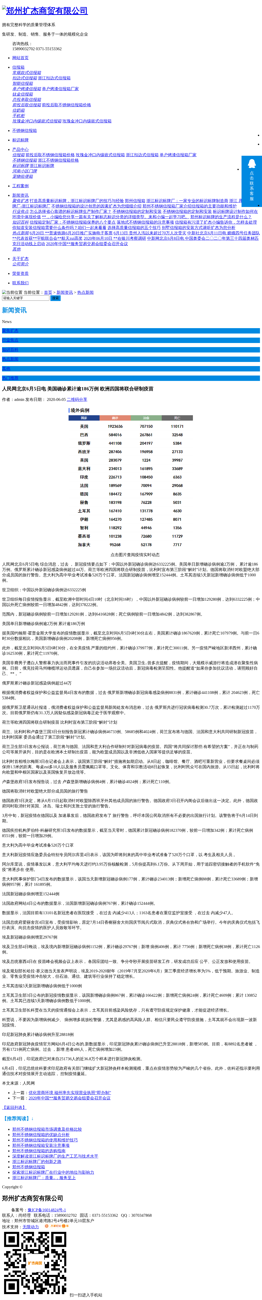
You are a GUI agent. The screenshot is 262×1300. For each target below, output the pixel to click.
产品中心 (20, 149)
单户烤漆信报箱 (26, 89)
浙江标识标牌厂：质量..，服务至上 (44, 1178)
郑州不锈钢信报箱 (28, 1167)
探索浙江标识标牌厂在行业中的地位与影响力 (53, 1172)
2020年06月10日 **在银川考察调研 (115, 238)
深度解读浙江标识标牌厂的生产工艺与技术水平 (55, 1156)
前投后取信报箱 (26, 105)
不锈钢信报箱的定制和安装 (137, 211)
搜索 (55, 298)
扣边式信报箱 (24, 78)
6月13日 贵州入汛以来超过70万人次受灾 (150, 233)
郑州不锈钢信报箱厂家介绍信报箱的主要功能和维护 (190, 206)
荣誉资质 (20, 273)
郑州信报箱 (135, 201)
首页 (48, 292)
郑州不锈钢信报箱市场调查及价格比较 (47, 1129)
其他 (16, 249)
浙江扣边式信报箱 (54, 78)
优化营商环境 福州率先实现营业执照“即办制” (70, 1092)
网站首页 (20, 58)
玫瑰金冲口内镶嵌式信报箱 (36, 121)
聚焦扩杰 (20, 201)
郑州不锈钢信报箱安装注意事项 (41, 1145)
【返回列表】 (14, 1107)
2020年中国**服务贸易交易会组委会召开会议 (87, 244)
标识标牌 (20, 140)
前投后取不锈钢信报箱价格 (66, 105)
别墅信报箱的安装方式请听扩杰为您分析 (198, 227)
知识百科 (20, 222)
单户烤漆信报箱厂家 (60, 89)
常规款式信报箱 (26, 72)
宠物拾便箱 (22, 176)
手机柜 (18, 115)
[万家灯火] (56, 1227)
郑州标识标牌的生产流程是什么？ (221, 217)
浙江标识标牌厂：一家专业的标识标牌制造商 (187, 201)
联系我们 (20, 283)
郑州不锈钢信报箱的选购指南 (39, 1151)
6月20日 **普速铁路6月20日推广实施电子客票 (71, 233)
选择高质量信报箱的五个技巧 (134, 227)
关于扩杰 (20, 258)
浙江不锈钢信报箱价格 (58, 160)
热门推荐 (10, 378)
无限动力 (31, 1227)
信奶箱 (18, 110)
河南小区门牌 (24, 171)
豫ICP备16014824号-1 (47, 1210)
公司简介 (20, 264)
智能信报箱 (22, 83)
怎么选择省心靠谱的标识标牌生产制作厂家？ (71, 211)
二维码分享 (77, 399)
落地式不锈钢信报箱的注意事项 (145, 222)
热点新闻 (20, 233)
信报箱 (18, 67)
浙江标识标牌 (42, 165)
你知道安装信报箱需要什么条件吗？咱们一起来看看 (59, 227)
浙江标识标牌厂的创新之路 (36, 1161)
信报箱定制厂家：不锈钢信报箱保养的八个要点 (73, 222)
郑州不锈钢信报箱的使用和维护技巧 (45, 1140)
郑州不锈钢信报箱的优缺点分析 (41, 1134)
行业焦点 (20, 211)
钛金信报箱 (22, 94)
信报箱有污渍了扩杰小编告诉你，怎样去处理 (216, 222)
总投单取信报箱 (26, 99)
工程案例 (20, 186)
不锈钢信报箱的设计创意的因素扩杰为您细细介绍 (96, 206)
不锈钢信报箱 (24, 130)
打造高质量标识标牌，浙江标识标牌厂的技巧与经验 (77, 201)
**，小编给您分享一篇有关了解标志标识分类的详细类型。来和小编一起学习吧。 (115, 217)
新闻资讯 (20, 195)
